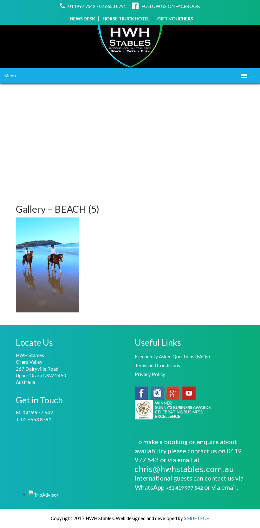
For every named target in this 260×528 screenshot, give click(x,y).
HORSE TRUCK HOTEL (126, 18)
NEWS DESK (82, 18)
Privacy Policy (150, 374)
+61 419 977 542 (184, 488)
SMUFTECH (197, 518)
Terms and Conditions (157, 365)
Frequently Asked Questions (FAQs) (172, 356)
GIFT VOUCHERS (175, 18)
